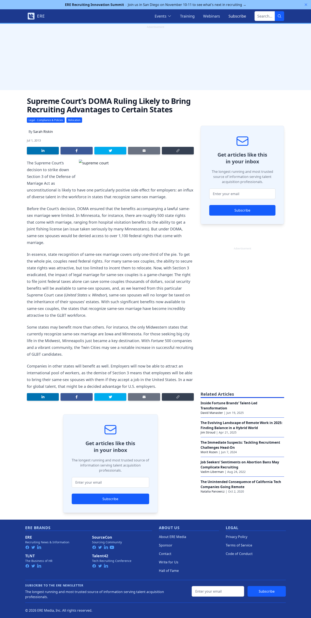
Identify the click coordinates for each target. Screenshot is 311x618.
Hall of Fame (169, 570)
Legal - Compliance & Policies (46, 120)
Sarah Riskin (43, 131)
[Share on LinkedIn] (43, 150)
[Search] (279, 16)
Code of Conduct (239, 553)
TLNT (30, 555)
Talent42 (100, 555)
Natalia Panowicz (213, 491)
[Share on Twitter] (110, 150)
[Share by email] (144, 150)
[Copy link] (178, 150)
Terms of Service (239, 545)
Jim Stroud (208, 432)
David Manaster (212, 413)
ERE (28, 537)
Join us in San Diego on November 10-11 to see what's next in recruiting (155, 4)
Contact (165, 553)
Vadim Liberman (212, 472)
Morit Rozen (209, 452)
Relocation (74, 120)
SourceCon (102, 537)
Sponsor (165, 545)
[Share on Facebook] (76, 150)
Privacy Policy (236, 536)
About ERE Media (172, 536)
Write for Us (168, 562)
